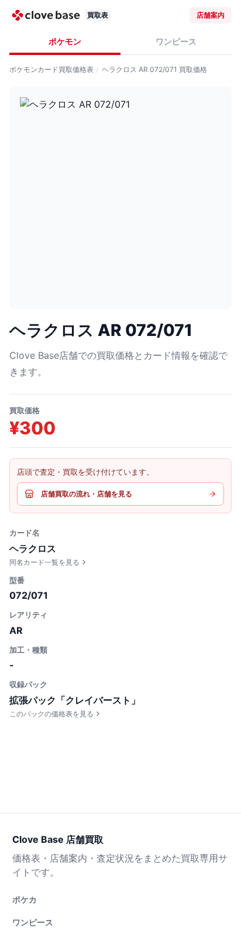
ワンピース (176, 41)
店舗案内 (211, 15)
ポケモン (65, 41)
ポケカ (24, 899)
